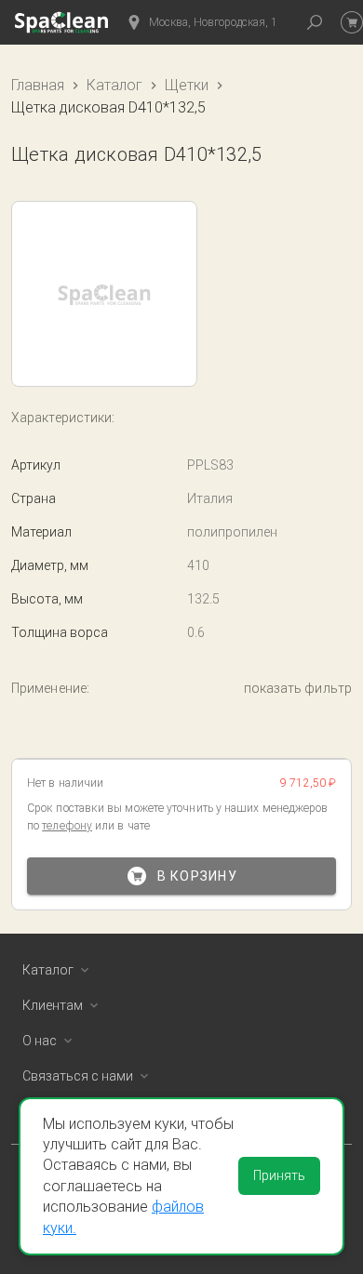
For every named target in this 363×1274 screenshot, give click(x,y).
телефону (67, 825)
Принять (279, 1175)
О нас (39, 1040)
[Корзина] (352, 22)
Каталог (114, 85)
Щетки (186, 85)
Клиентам (52, 1005)
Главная (37, 85)
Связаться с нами (77, 1075)
